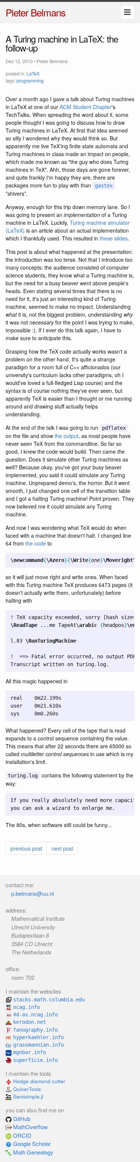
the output (66, 435)
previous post (26, 848)
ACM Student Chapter (86, 107)
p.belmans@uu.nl (32, 893)
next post (62, 848)
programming (30, 80)
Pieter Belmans (35, 12)
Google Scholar (31, 1143)
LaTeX (33, 73)
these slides (114, 238)
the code (35, 543)
